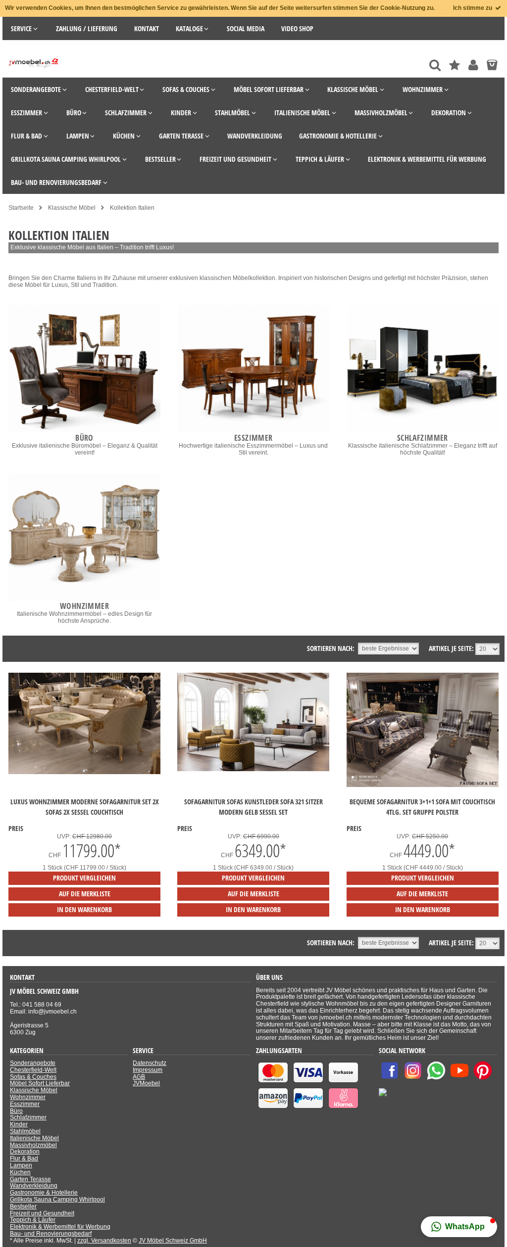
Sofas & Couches (33, 1076)
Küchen (20, 1172)
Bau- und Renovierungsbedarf (51, 1233)
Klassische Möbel (33, 1090)
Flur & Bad (24, 1158)
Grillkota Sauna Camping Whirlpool (57, 1199)
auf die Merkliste (84, 893)
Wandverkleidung (33, 1185)
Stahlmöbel (25, 1131)
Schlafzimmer (28, 1117)
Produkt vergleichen (84, 877)
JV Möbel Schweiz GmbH (173, 1240)
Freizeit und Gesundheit (42, 1213)
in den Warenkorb (84, 909)
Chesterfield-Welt (33, 1069)
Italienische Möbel (34, 1138)
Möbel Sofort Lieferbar (40, 1083)
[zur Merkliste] (454, 65)
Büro (16, 1111)
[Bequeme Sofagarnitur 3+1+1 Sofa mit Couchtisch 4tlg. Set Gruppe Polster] (423, 785)
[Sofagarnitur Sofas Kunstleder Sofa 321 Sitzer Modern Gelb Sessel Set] (253, 769)
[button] (459, 1226)
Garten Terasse (30, 1179)
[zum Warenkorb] (492, 65)
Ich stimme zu (473, 7)
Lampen (21, 1165)
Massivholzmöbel (33, 1145)
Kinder (19, 1124)
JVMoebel (146, 1083)
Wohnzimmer (28, 1097)
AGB (139, 1076)
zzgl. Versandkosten (104, 1240)
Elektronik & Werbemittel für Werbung (60, 1226)
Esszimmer (25, 1104)
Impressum (147, 1069)
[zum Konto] (473, 65)
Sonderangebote (32, 1063)
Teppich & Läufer (32, 1219)
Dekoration (25, 1151)
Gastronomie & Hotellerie (44, 1192)
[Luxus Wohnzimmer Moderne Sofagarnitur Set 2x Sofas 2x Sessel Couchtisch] (84, 772)
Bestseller (23, 1206)
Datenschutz (149, 1063)
